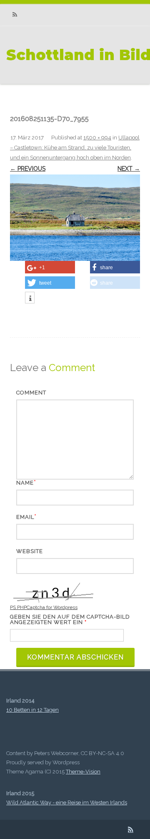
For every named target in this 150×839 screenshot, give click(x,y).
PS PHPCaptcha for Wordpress (44, 607)
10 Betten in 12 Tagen (32, 710)
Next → (129, 168)
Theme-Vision (83, 771)
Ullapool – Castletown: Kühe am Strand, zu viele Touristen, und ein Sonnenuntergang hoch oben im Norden (75, 147)
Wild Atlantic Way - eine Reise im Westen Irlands (66, 802)
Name (25, 482)
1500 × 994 (97, 137)
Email (25, 517)
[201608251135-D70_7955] (75, 217)
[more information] (29, 298)
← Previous (27, 168)
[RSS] (14, 14)
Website (29, 551)
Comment (31, 392)
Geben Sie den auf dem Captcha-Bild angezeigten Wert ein (70, 619)
